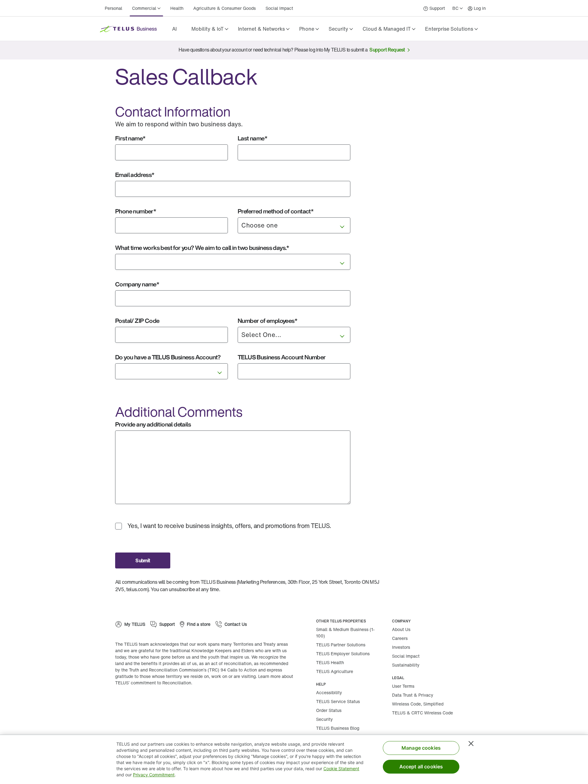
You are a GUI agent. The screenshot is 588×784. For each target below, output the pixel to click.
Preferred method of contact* (275, 211)
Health (176, 8)
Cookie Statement (341, 768)
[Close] (471, 743)
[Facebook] (143, 702)
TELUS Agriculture (334, 671)
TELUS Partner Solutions (340, 644)
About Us (401, 629)
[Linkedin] (161, 702)
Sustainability (406, 665)
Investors (401, 647)
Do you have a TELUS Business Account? (168, 357)
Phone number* (135, 211)
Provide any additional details (153, 424)
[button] (209, 29)
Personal (113, 8)
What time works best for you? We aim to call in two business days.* (202, 247)
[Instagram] (124, 702)
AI (174, 29)
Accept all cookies (421, 766)
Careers (400, 638)
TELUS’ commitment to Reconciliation (153, 682)
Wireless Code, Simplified (417, 704)
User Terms (403, 686)
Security (324, 719)
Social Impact (279, 8)
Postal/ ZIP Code (137, 320)
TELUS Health (330, 662)
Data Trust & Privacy (412, 695)
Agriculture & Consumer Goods (224, 8)
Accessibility (329, 692)
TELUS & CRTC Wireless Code (422, 712)
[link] (174, 29)
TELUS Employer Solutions (343, 653)
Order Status (328, 710)
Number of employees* (267, 320)
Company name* (137, 284)
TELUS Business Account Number (282, 357)
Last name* (252, 138)
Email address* (134, 174)
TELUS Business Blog (337, 728)
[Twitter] (179, 702)
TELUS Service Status (338, 701)
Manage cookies (421, 748)
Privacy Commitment (154, 774)
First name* (130, 138)
